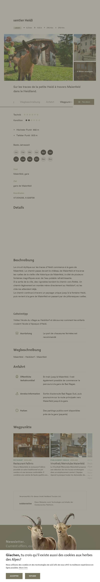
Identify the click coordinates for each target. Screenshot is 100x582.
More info (23, 567)
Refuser (32, 576)
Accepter (14, 576)
